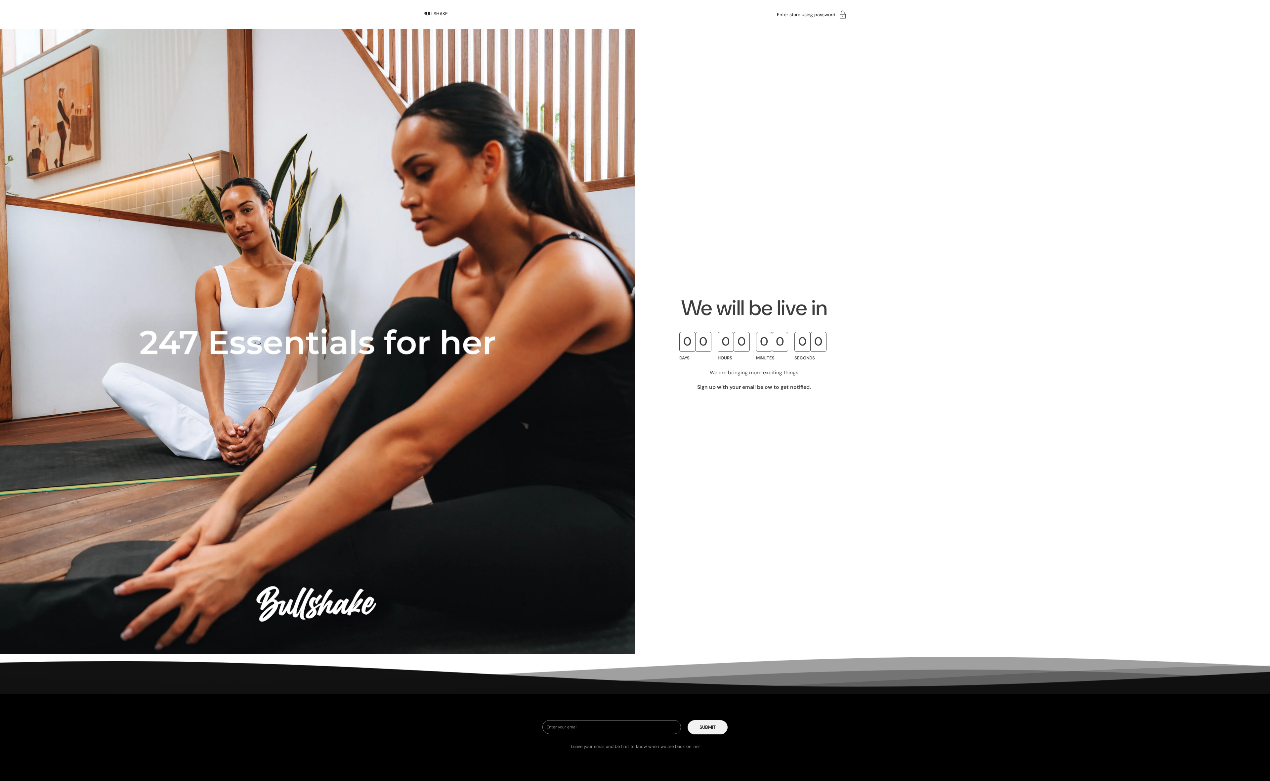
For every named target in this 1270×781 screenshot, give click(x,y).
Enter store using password (806, 15)
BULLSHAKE (435, 14)
